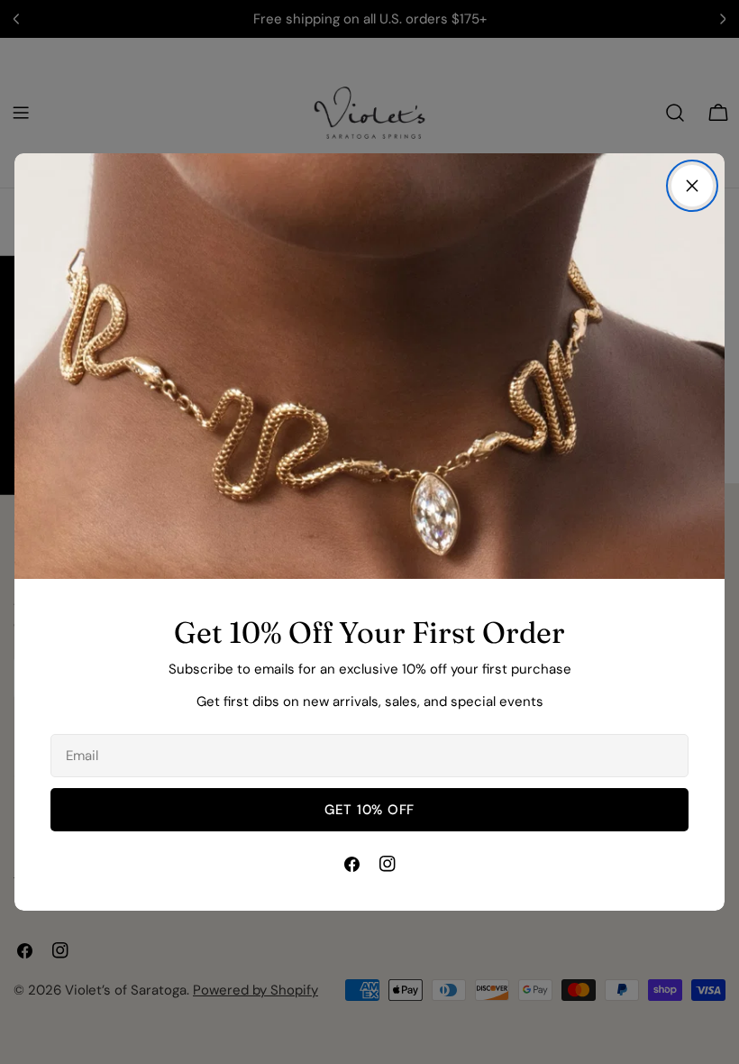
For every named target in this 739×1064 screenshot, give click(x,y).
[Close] (692, 185)
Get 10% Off (369, 810)
